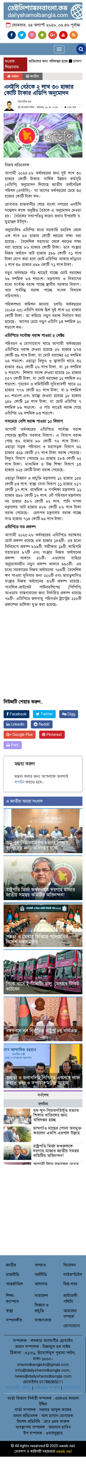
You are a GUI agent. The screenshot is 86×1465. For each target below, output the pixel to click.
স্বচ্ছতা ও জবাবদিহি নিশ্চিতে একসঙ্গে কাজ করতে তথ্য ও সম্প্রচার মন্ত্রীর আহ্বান (43, 1080)
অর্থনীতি (41, 1274)
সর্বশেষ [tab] (43, 1095)
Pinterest (53, 734)
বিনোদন (69, 1265)
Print (14, 745)
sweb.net (64, 1451)
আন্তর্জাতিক (14, 1283)
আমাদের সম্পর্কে (47, 1387)
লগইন (19, 782)
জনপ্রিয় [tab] (43, 1103)
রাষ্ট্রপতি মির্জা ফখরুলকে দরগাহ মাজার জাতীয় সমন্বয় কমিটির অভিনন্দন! (40, 892)
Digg (70, 714)
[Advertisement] (43, 643)
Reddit (44, 724)
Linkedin (17, 724)
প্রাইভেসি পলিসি (18, 1387)
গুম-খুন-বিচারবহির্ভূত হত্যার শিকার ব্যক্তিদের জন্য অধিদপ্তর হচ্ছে (37, 845)
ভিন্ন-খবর (70, 1283)
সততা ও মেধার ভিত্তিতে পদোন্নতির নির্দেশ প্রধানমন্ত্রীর (37, 939)
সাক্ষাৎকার (43, 1320)
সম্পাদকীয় (14, 1320)
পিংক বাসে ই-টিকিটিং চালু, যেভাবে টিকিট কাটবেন (42, 986)
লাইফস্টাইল (72, 1274)
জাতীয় (34, 76)
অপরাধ (40, 1265)
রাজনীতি (12, 1274)
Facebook (18, 714)
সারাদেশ (41, 1295)
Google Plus (22, 734)
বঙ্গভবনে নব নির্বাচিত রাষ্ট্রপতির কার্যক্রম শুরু (41, 1033)
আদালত (41, 1283)
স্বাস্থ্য (9, 1310)
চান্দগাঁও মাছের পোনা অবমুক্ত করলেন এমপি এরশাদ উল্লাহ (57, 1131)
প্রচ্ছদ (15, 76)
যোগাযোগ (71, 1325)
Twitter (46, 714)
